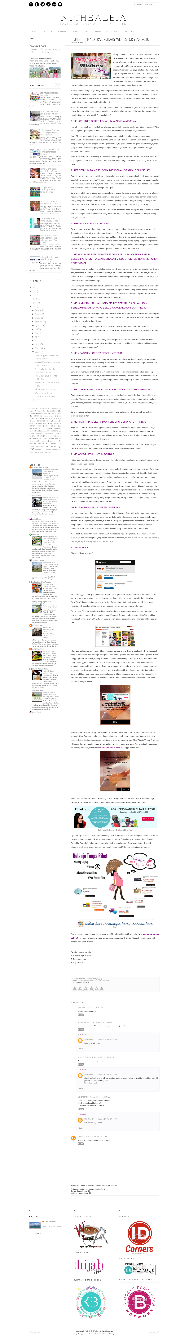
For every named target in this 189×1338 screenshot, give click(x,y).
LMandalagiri (50, 1222)
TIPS (86, 31)
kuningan (47, 428)
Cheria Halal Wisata (40, 467)
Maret (37, 344)
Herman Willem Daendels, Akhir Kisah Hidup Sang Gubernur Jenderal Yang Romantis (49, 239)
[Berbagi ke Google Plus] (85, 990)
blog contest (56, 413)
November (38, 314)
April (36, 341)
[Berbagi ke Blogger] (91, 990)
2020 (35, 295)
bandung (53, 411)
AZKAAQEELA (38, 649)
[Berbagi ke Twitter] (80, 990)
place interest (37, 436)
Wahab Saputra (38, 691)
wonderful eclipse (35, 452)
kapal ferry (41, 423)
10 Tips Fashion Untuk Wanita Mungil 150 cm (48, 203)
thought (107, 980)
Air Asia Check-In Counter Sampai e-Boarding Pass (49, 113)
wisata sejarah (52, 450)
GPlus (48, 4)
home (34, 31)
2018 (35, 299)
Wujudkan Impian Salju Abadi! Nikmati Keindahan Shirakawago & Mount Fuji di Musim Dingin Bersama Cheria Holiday (45, 476)
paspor (39, 433)
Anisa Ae (81, 1008)
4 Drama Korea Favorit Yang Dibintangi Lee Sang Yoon (50, 220)
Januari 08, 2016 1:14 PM (102, 1022)
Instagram (60, 4)
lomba (80, 980)
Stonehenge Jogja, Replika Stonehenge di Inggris (50, 564)
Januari (38, 352)
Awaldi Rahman (85, 1057)
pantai (31, 433)
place (58, 433)
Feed (31, 4)
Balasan (83, 1035)
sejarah (58, 438)
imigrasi (48, 421)
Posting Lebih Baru (73, 1197)
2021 (35, 292)
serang (34, 441)
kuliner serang (34, 428)
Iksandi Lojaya (110, 1334)
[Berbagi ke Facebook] (75, 990)
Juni (36, 333)
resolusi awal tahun (93, 980)
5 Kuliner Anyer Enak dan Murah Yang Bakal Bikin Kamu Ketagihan (49, 132)
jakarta (56, 421)
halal (46, 418)
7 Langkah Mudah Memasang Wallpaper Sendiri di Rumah (48, 190)
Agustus (38, 326)
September (38, 322)
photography (49, 433)
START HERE (47, 31)
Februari (38, 348)
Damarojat (36, 495)
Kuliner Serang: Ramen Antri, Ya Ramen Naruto (48, 170)
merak (44, 431)
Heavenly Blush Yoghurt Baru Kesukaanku (48, 673)
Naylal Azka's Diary (40, 669)
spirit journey (53, 441)
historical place (56, 418)
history (34, 421)
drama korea (48, 416)
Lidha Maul (83, 1097)
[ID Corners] (139, 1253)
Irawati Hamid (84, 1022)
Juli (36, 329)
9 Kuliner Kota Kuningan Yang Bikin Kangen (49, 258)
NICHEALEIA (94, 18)
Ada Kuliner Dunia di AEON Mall (45, 390)
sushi (31, 443)
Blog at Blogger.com (80, 1334)
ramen (58, 436)
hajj (40, 418)
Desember (38, 310)
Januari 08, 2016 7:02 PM (108, 1040)
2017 (35, 303)
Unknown (89, 1040)
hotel (41, 421)
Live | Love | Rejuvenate (41, 602)
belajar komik (43, 413)
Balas (80, 1015)
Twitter (42, 4)
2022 (35, 288)
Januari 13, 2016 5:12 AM (98, 1137)
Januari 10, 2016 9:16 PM (108, 1075)
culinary (36, 416)
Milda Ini (35, 535)
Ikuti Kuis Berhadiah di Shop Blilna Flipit (115, 830)
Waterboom (43, 408)
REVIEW (76, 31)
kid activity (54, 423)
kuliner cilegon (51, 426)
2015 (35, 400)
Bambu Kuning (38, 625)
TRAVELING (62, 31)
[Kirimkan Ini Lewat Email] (96, 990)
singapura (43, 441)
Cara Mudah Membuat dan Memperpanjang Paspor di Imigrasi (49, 152)
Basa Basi (36, 712)
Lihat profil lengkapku (51, 1226)
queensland (49, 436)
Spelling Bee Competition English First (49, 94)
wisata (38, 450)
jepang (31, 423)
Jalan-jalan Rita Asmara (41, 582)
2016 (35, 307)
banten (32, 413)
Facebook (37, 4)
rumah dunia (47, 438)
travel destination (36, 447)
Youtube (54, 4)
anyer (31, 411)
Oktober (37, 318)
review (35, 438)
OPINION (97, 31)
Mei (36, 337)
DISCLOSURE (129, 31)
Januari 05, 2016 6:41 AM (96, 1008)
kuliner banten (35, 426)
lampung (57, 428)
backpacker (41, 411)
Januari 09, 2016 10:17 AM (100, 1097)
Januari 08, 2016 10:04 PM (104, 1057)
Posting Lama (157, 1197)
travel (53, 443)
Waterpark (54, 408)
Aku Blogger (37, 519)
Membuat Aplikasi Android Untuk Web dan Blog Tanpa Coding (51, 695)
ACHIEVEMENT (112, 31)
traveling (56, 446)
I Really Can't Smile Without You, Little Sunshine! (44, 51)
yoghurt (46, 452)
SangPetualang (38, 560)
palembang (54, 431)
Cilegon (32, 408)
